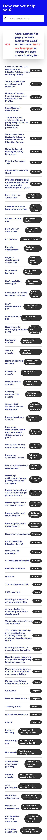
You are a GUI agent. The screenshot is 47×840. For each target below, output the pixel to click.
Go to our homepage (27, 46)
